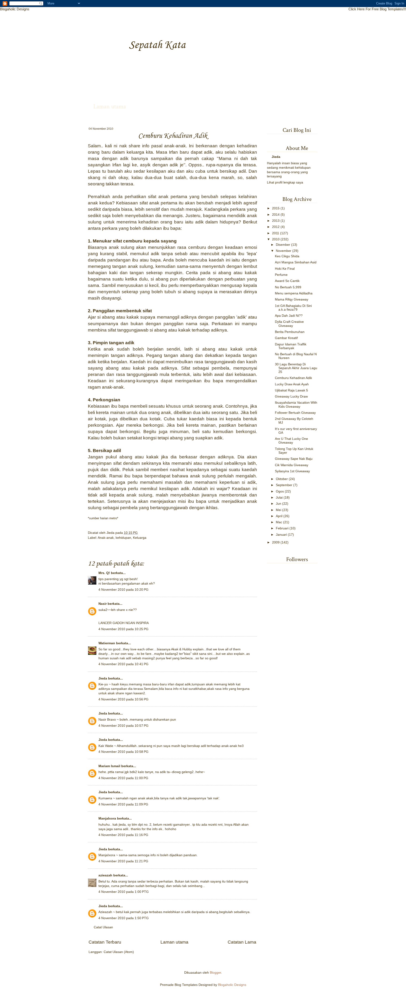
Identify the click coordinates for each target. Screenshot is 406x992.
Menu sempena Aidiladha (293, 293)
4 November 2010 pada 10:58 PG (123, 752)
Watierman (106, 643)
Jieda (110, 533)
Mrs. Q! (104, 573)
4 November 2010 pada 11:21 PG (123, 861)
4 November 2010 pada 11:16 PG (123, 835)
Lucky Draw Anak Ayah (292, 384)
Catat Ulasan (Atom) (119, 952)
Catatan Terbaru (105, 942)
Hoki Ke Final (285, 268)
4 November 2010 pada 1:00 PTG (123, 892)
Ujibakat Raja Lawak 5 (291, 390)
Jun (278, 503)
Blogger (215, 972)
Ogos (280, 491)
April (279, 516)
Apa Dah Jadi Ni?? (289, 315)
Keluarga (139, 537)
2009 (276, 542)
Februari (282, 528)
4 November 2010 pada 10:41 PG (123, 664)
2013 (276, 221)
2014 (276, 214)
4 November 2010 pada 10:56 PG (123, 699)
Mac (279, 522)
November (283, 251)
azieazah (105, 875)
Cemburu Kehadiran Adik (293, 378)
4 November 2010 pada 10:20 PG (123, 589)
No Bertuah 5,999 (288, 287)
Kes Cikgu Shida (287, 256)
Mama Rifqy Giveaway (291, 299)
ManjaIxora (107, 818)
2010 (276, 239)
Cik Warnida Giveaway (291, 465)
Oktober (282, 479)
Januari (281, 534)
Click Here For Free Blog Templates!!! (377, 9)
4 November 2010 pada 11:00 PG (123, 778)
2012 (276, 227)
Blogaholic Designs (14, 9)
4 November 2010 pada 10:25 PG (123, 629)
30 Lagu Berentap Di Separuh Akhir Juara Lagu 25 (296, 368)
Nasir (102, 603)
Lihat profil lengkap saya (285, 182)
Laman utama (109, 106)
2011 (275, 233)
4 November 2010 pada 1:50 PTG (123, 918)
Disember (283, 244)
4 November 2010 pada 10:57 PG (123, 725)
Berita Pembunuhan (289, 332)
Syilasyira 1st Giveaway (292, 471)
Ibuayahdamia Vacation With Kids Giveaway (296, 404)
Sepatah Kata (157, 45)
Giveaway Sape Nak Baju (293, 459)
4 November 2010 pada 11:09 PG (123, 804)
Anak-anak (106, 537)
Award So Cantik (287, 281)
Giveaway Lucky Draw (291, 396)
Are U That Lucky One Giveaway (291, 440)
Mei (278, 510)
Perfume (281, 275)
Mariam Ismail (109, 766)
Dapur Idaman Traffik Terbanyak (290, 346)
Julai (279, 497)
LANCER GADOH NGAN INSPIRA (123, 623)
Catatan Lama (242, 942)
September (284, 485)
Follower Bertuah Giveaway (295, 412)
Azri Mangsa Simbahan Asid (295, 262)
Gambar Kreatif (286, 338)
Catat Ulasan (103, 927)
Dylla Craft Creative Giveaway (289, 323)
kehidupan (123, 537)
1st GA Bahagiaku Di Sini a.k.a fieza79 (293, 307)
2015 (276, 208)
